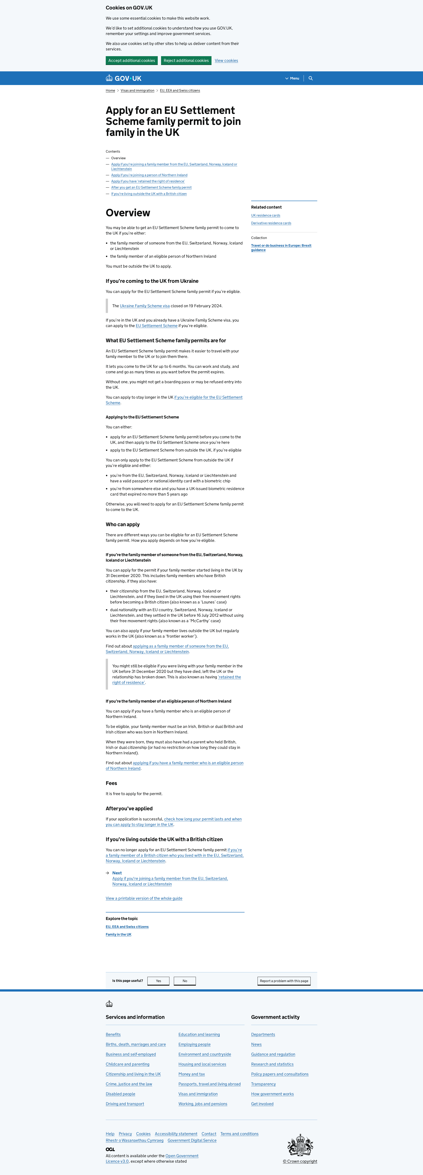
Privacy (125, 1133)
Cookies (143, 1133)
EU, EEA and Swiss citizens (180, 90)
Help (110, 1133)
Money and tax (191, 1074)
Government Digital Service (192, 1140)
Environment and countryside (204, 1054)
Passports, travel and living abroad (209, 1083)
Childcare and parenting (127, 1064)
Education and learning (199, 1034)
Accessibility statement (176, 1133)
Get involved (262, 1103)
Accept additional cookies (131, 60)
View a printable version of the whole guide (144, 898)
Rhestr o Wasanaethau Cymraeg (134, 1140)
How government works (272, 1093)
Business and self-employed (131, 1054)
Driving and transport (125, 1103)
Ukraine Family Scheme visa (145, 305)
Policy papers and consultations (280, 1074)
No (189, 981)
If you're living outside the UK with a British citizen (149, 194)
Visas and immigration (137, 90)
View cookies (226, 60)
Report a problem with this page (284, 981)
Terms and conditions (240, 1133)
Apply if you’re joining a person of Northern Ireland (149, 175)
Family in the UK (118, 934)
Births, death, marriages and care (136, 1044)
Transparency (263, 1083)
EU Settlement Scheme (157, 325)
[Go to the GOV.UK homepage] (123, 78)
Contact (209, 1133)
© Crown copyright (300, 1161)
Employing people (194, 1044)
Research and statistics (272, 1064)
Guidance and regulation (273, 1054)
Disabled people (120, 1093)
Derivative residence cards (271, 223)
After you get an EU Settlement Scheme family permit (151, 187)
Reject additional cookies (186, 60)
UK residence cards (265, 215)
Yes (162, 981)
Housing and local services (202, 1064)
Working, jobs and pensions (202, 1103)
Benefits (113, 1034)
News (256, 1044)
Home (110, 90)
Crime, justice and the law (129, 1083)
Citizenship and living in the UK (133, 1074)
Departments (263, 1034)
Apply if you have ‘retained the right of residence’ (148, 181)
